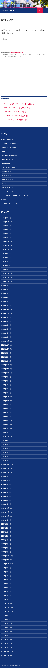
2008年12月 (5, 556)
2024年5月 (5, 234)
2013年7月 (5, 385)
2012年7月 (5, 413)
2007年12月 (5, 603)
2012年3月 (5, 428)
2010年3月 (5, 496)
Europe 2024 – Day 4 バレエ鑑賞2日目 (14, 116)
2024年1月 (5, 238)
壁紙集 (3, 199)
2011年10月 (5, 436)
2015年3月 (5, 337)
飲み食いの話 (7, 175)
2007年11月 (5, 607)
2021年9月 (5, 253)
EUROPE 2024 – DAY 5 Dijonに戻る (13, 112)
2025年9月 (5, 218)
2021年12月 (5, 245)
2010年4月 (5, 492)
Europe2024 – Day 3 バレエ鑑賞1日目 (14, 120)
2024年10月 (5, 222)
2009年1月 (5, 552)
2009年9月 (5, 520)
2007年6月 (5, 627)
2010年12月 (5, 464)
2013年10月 (5, 373)
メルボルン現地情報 (9, 144)
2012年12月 (5, 397)
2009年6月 (5, 532)
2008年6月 (5, 580)
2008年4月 (5, 588)
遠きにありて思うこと (10, 187)
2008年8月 (5, 572)
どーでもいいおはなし (10, 191)
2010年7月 (5, 480)
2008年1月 (5, 599)
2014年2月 (5, 357)
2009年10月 (5, 516)
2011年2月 (5, 456)
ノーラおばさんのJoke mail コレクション (15, 195)
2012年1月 (5, 432)
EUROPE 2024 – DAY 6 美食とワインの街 (15, 108)
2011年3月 (5, 452)
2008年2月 (5, 596)
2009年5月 (5, 536)
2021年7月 (5, 261)
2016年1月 (5, 305)
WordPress (6, 163)
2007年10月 (5, 611)
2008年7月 (5, 576)
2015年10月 (5, 313)
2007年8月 (5, 619)
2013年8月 (5, 381)
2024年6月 (5, 230)
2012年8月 (5, 409)
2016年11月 (5, 281)
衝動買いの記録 (7, 179)
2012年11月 (5, 401)
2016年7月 (5, 289)
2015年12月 (5, 309)
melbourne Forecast (14, 89)
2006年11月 (5, 655)
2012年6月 (5, 417)
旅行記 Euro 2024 (17, 52)
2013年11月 (5, 369)
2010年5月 (5, 488)
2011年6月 (5, 440)
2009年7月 (5, 528)
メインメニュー (45, 10)
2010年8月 (5, 476)
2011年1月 (5, 460)
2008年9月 (5, 568)
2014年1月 (5, 361)
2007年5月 (5, 631)
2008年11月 (5, 560)
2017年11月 (5, 277)
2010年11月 (5, 468)
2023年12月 (5, 242)
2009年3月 (5, 544)
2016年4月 (5, 297)
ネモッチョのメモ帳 (8, 167)
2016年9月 (5, 285)
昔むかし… (6, 183)
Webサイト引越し (8, 159)
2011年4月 (5, 448)
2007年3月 (5, 639)
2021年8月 (5, 257)
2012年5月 (5, 421)
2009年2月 (5, 548)
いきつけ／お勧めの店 (10, 147)
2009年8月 (5, 524)
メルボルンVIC (8, 10)
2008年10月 (5, 564)
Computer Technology (9, 155)
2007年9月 (5, 615)
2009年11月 (5, 512)
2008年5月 (5, 584)
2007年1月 (5, 647)
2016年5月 (5, 293)
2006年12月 (5, 651)
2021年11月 (5, 249)
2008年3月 (5, 592)
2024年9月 (5, 226)
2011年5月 (5, 444)
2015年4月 (5, 333)
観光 (3, 151)
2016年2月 (5, 301)
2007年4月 (5, 635)
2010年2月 (5, 500)
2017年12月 (5, 273)
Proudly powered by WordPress (10, 665)
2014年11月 (5, 345)
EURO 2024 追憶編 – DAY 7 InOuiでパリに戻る (17, 104)
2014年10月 (5, 349)
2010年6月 (5, 484)
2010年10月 (5, 472)
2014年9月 (5, 353)
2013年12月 (5, 365)
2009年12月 (5, 508)
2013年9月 (5, 377)
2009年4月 (5, 540)
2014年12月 (5, 341)
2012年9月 (5, 405)
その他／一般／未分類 (9, 203)
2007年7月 (5, 623)
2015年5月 (5, 329)
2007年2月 (5, 643)
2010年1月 (5, 504)
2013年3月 (5, 393)
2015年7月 (5, 325)
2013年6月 (5, 389)
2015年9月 (5, 317)
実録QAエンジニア (9, 171)
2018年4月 (5, 269)
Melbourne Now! (7, 140)
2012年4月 (5, 424)
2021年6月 (5, 265)
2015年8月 (5, 321)
